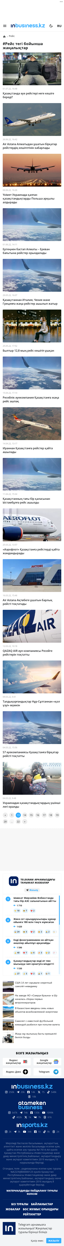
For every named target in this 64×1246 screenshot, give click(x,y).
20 (5, 821)
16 (37, 815)
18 (50, 815)
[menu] (5, 26)
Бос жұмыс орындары (40, 1209)
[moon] (51, 26)
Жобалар (13, 1209)
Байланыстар (42, 1204)
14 (24, 815)
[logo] (28, 26)
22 (18, 821)
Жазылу (53, 1240)
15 (31, 815)
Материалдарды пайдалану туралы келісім (32, 1192)
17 (44, 815)
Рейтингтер (32, 1214)
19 (57, 815)
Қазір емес (37, 1240)
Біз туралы (19, 1204)
